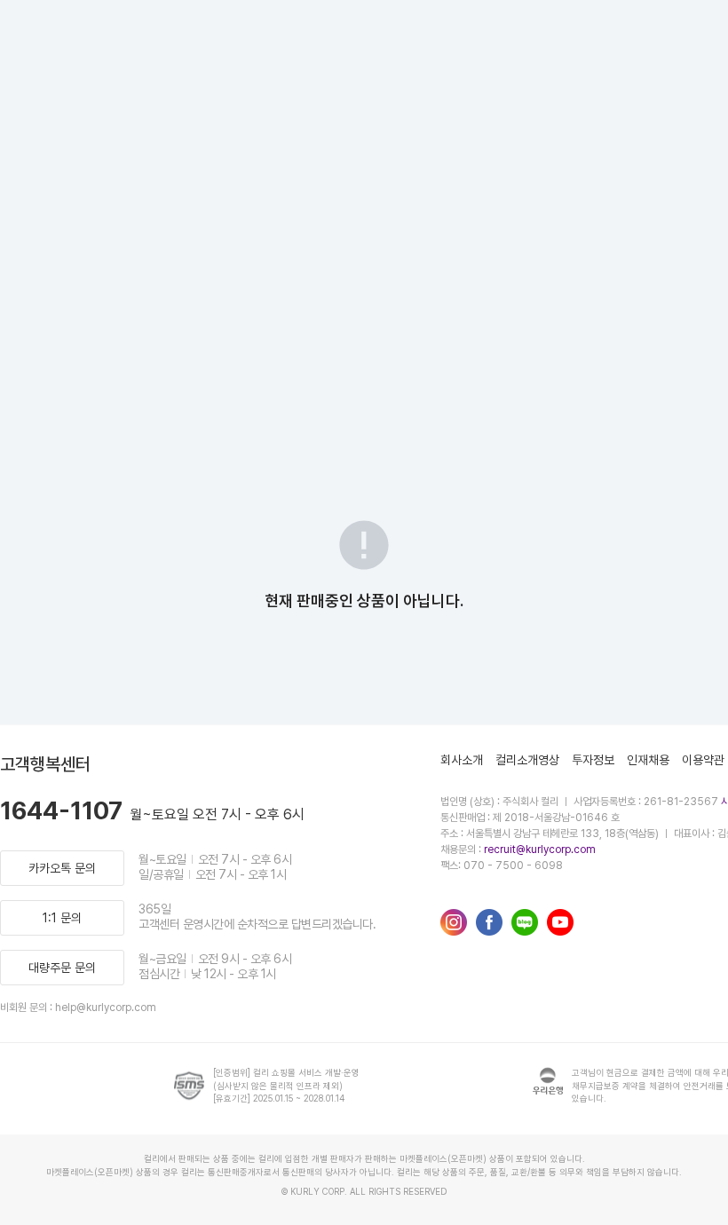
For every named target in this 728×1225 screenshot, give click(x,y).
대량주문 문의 (62, 967)
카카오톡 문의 (62, 868)
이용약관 (703, 760)
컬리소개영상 (527, 760)
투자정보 (593, 760)
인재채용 (648, 760)
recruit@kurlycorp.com (540, 849)
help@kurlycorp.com (105, 1007)
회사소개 (461, 760)
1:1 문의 (62, 918)
